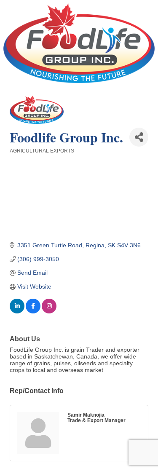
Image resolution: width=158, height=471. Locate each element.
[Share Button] (138, 137)
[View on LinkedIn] (17, 311)
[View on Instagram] (49, 311)
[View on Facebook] (33, 311)
